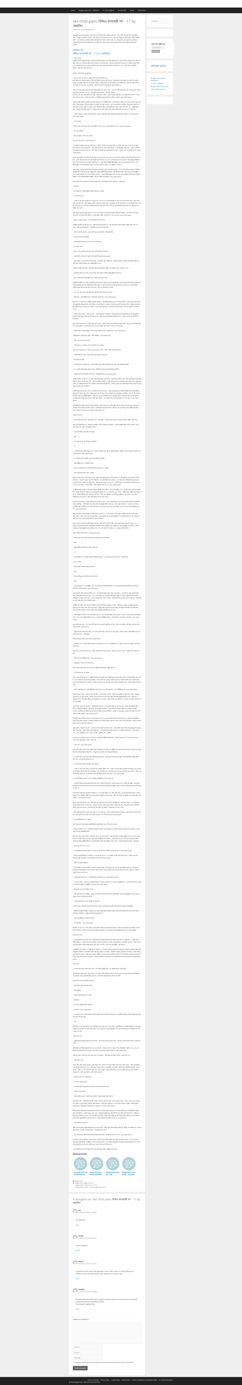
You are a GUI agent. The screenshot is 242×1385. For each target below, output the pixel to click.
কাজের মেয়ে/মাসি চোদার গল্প (158, 89)
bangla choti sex (88, 1183)
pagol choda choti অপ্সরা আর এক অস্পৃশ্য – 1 (87, 1185)
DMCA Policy (126, 1380)
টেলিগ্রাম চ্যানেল (142, 10)
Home (73, 10)
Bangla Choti (79, 1181)
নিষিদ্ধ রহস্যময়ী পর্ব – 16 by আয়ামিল (91, 53)
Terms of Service (93, 1380)
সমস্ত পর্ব (78, 50)
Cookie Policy (115, 1380)
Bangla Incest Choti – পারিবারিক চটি (89, 10)
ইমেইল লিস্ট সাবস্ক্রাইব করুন (158, 44)
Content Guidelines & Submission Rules (144, 1380)
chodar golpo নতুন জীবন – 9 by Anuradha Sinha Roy (90, 1187)
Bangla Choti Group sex (159, 86)
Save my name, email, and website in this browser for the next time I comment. (104, 1362)
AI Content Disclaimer (166, 1380)
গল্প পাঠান (132, 10)
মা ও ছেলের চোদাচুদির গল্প (108, 10)
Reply (77, 1225)
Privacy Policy (105, 1380)
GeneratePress (95, 1382)
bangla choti (79, 1183)
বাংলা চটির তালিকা (122, 10)
